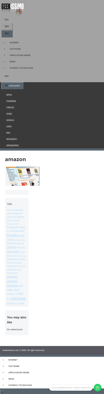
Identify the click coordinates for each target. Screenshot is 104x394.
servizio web (12, 266)
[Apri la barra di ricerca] (6, 19)
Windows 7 (12, 303)
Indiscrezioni (20, 243)
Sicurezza (11, 269)
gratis (23, 240)
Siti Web (19, 269)
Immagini (11, 243)
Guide (9, 114)
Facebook (11, 101)
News (12, 61)
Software (15, 48)
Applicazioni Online (20, 55)
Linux (9, 126)
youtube (21, 303)
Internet (14, 42)
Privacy (24, 256)
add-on (10, 210)
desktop (9, 220)
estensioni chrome (12, 224)
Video (16, 290)
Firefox (10, 107)
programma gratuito (16, 259)
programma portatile (14, 263)
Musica (14, 256)
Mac (8, 133)
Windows (18, 298)
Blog (14, 217)
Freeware (14, 231)
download (16, 220)
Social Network (12, 273)
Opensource (12, 145)
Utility (10, 289)
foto (8, 231)
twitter (20, 286)
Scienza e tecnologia (21, 67)
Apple (9, 95)
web (16, 294)
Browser (20, 217)
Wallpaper (10, 294)
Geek (22, 231)
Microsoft (11, 139)
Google (10, 120)
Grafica (18, 240)
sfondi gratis (21, 266)
